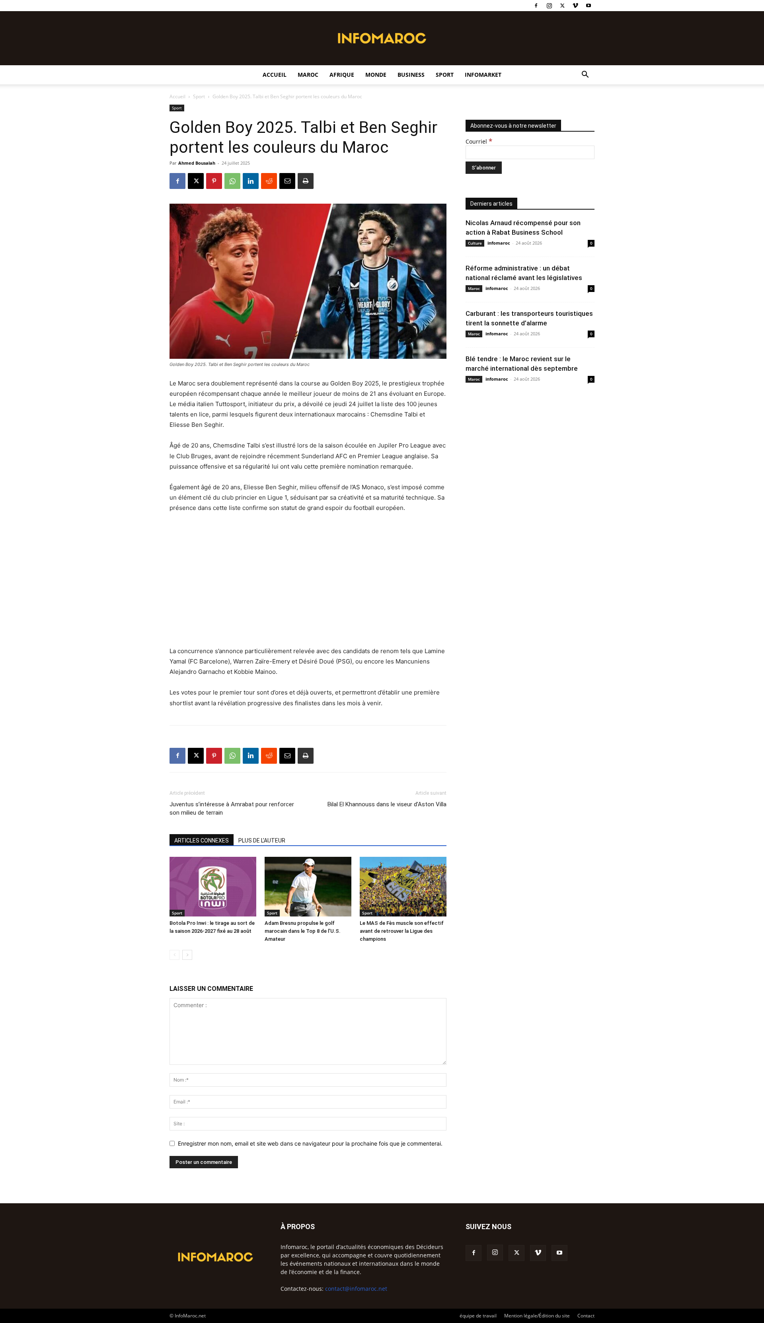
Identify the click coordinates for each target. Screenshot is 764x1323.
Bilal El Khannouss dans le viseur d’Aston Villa (386, 804)
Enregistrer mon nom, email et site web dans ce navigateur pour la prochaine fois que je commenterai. (310, 1143)
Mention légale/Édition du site (537, 1315)
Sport (445, 74)
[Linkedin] (251, 181)
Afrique (341, 74)
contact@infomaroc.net (356, 1288)
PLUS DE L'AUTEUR (261, 840)
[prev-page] (174, 955)
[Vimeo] (575, 5)
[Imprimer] (306, 181)
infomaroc (498, 243)
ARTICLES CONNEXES (201, 840)
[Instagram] (549, 5)
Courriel (479, 141)
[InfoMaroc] (382, 38)
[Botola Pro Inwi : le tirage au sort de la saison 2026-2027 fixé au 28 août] (213, 886)
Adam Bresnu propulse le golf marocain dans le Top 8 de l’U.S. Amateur (303, 931)
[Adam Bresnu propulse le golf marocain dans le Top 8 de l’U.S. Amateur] (308, 886)
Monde (375, 74)
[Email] (287, 181)
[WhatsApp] (232, 181)
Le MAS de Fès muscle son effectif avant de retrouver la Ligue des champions (402, 931)
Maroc (308, 74)
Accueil (274, 74)
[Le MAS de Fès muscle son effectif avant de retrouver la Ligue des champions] (403, 886)
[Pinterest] (214, 181)
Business (411, 74)
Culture (475, 243)
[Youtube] (588, 5)
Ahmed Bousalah (196, 163)
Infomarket (483, 74)
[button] (584, 75)
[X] (562, 5)
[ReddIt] (269, 181)
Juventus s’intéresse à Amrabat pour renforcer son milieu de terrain (232, 808)
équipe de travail (478, 1315)
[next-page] (187, 955)
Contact (585, 1315)
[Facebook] (536, 5)
